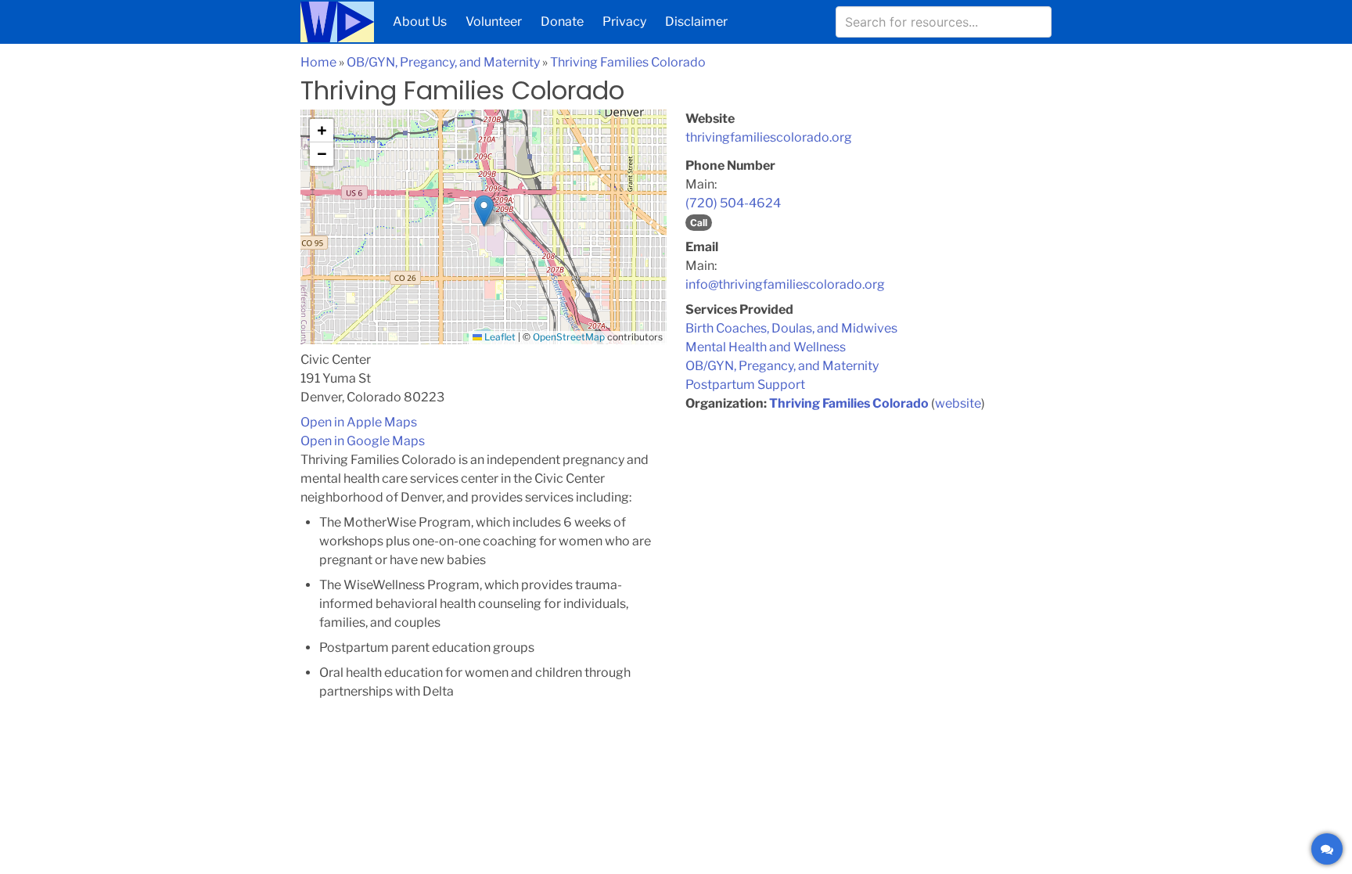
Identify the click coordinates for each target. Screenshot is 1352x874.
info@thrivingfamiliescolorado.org (785, 284)
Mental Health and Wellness (765, 347)
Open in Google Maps (362, 440)
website (958, 403)
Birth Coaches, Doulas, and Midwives (791, 328)
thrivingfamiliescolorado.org (768, 137)
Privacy (624, 21)
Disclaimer (696, 21)
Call (698, 222)
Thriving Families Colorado (628, 62)
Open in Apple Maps (358, 422)
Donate (562, 21)
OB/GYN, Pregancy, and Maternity (443, 62)
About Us (420, 21)
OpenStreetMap (569, 337)
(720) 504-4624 (733, 203)
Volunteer (494, 21)
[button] (484, 211)
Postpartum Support (745, 384)
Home (318, 62)
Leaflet (499, 337)
